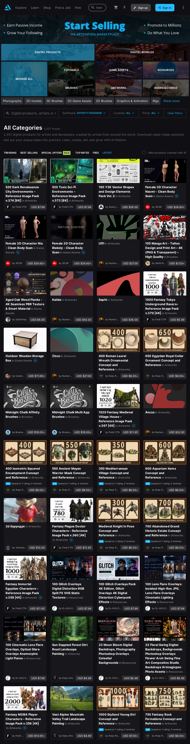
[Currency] (124, 7)
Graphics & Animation (132, 101)
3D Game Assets (79, 101)
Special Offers (55, 152)
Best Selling (29, 152)
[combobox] (97, 7)
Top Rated (82, 152)
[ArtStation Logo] (7, 7)
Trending (10, 152)
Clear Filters (175, 113)
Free (96, 152)
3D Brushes (54, 101)
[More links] (183, 7)
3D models (34, 101)
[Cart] (116, 7)
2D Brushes (104, 101)
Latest (107, 152)
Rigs (156, 101)
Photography (12, 101)
